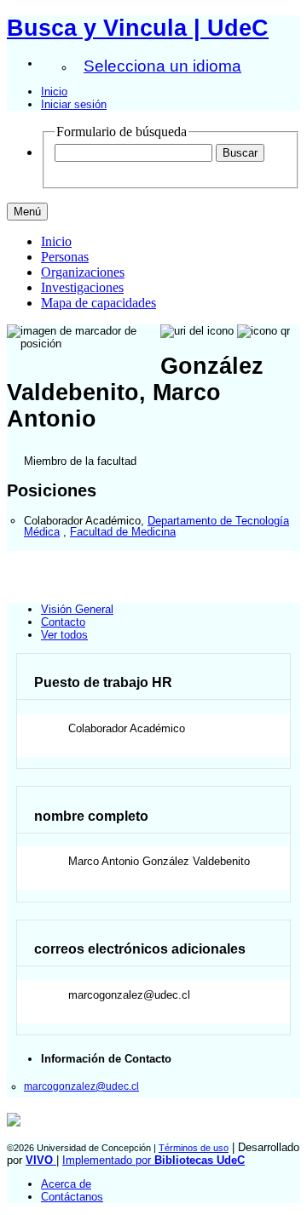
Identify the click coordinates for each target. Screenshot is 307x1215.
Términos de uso (194, 1148)
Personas (65, 256)
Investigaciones (82, 287)
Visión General (77, 609)
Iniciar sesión (74, 104)
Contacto (63, 622)
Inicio (54, 91)
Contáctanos (72, 1196)
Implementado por (153, 1160)
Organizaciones (83, 272)
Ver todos (64, 634)
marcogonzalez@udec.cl (81, 1086)
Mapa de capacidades (98, 302)
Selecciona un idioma (162, 66)
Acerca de (66, 1184)
